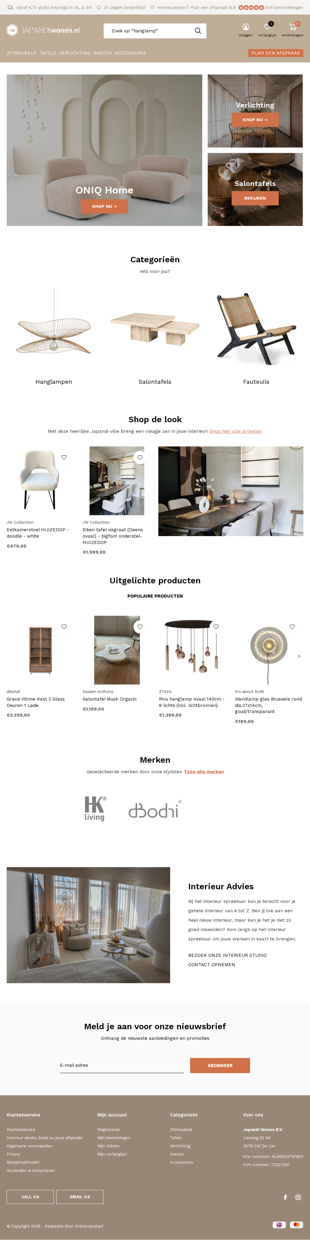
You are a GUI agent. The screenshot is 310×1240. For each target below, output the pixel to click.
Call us (30, 1197)
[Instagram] (298, 1197)
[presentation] (299, 656)
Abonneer (220, 1065)
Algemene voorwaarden (29, 1146)
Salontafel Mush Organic (110, 699)
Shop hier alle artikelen (235, 431)
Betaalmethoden (23, 1162)
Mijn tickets (108, 1146)
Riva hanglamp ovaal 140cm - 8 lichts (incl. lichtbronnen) (192, 702)
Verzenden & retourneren (31, 1170)
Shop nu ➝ (104, 206)
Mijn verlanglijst (112, 1154)
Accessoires (130, 53)
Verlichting (75, 53)
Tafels (47, 53)
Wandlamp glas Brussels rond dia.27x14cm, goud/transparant (268, 705)
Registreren (108, 1129)
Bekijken (255, 198)
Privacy (13, 1154)
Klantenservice (21, 1129)
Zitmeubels (21, 53)
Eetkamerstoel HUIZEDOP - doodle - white (38, 533)
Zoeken (198, 30)
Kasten (103, 53)
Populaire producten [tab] (155, 596)
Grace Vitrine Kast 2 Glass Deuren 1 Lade (36, 702)
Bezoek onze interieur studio (227, 955)
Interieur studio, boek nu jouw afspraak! (45, 1138)
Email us (80, 1197)
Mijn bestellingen (113, 1138)
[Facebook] (285, 1197)
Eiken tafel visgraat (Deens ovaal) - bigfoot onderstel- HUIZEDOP (113, 536)
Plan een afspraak (276, 53)
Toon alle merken (204, 771)
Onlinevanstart (89, 1226)
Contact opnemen (211, 964)
